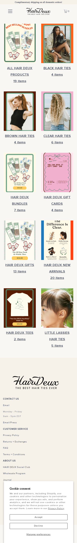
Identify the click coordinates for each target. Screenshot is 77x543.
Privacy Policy (56, 508)
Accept (39, 517)
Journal (7, 479)
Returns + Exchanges (15, 441)
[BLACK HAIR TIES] (57, 43)
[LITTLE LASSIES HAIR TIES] (57, 308)
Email (6, 405)
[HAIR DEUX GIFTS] (20, 240)
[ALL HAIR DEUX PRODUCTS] (20, 43)
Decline (38, 525)
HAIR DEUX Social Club (16, 467)
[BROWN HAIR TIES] (20, 111)
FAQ (5, 448)
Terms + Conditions (14, 454)
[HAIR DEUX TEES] (20, 308)
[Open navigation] (10, 11)
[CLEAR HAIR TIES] (57, 111)
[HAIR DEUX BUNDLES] (20, 172)
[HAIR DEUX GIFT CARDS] (57, 172)
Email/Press (10, 422)
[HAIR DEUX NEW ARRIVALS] (57, 240)
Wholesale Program (14, 473)
